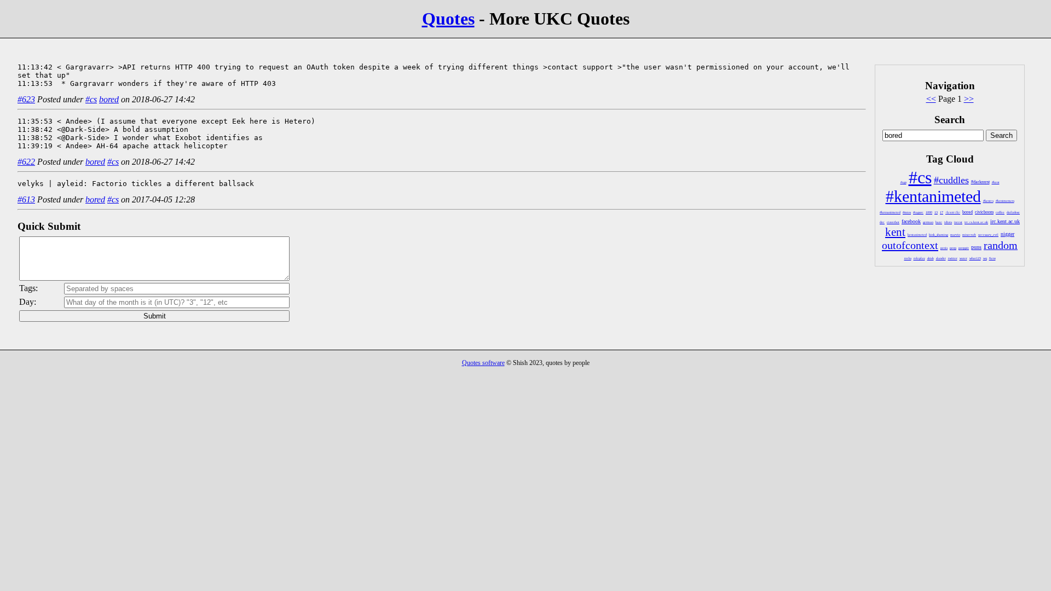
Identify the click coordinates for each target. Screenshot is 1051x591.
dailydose (1013, 212)
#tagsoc (918, 212)
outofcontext (910, 245)
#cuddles (951, 180)
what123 (975, 258)
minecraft (969, 234)
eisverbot (893, 222)
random (1001, 245)
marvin (955, 234)
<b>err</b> (952, 212)
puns (976, 247)
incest (958, 222)
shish (930, 258)
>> (969, 98)
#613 (26, 199)
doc (882, 222)
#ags (903, 182)
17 (941, 212)
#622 (26, 161)
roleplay (919, 258)
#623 (26, 99)
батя (992, 258)
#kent (996, 182)
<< (931, 98)
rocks (907, 258)
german (928, 222)
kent (895, 232)
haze (938, 222)
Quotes (448, 18)
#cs (920, 177)
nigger (1007, 234)
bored (967, 212)
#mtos (907, 212)
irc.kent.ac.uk (1005, 221)
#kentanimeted (933, 196)
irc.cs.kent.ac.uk (976, 222)
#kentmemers (1005, 200)
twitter (952, 258)
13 (936, 212)
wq (985, 258)
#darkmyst (980, 181)
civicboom (984, 212)
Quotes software (483, 363)
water (963, 258)
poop (953, 248)
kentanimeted (917, 234)
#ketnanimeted (890, 212)
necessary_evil (988, 234)
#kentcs (988, 200)
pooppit (963, 248)
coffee (1000, 212)
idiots (948, 222)
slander (941, 258)
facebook (911, 221)
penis (944, 248)
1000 (929, 212)
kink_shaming (938, 234)
